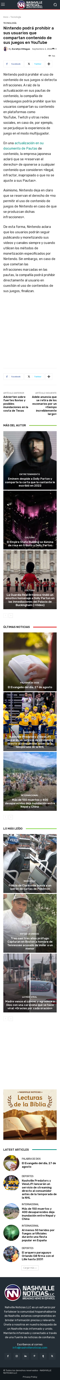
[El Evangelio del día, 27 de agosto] (30, 661)
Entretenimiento (29, 474)
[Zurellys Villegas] (6, 49)
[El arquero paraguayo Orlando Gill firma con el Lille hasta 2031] (11, 1254)
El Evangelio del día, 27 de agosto (30, 687)
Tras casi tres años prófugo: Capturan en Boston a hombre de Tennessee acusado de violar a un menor (30, 943)
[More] (48, 64)
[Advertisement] (30, 332)
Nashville (30, 881)
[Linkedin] (25, 1356)
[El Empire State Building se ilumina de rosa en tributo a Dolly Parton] (30, 520)
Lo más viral (29, 997)
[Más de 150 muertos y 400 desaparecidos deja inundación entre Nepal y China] (30, 781)
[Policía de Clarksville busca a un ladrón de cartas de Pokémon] (30, 863)
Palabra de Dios (29, 683)
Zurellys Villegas (21, 49)
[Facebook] (7, 1356)
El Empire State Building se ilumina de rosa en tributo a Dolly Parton (30, 543)
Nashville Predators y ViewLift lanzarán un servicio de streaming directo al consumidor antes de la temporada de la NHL (30, 742)
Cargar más (28, 1267)
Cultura (30, 537)
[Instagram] (17, 1356)
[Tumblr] (43, 1356)
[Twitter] (52, 1356)
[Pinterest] (34, 1356)
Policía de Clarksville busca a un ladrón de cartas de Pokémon (30, 887)
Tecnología (15, 17)
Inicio (5, 17)
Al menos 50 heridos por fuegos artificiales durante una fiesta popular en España (38, 1235)
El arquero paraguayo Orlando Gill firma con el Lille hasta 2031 (38, 1256)
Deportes (30, 732)
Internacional (29, 795)
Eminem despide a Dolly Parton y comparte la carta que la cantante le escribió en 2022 (30, 482)
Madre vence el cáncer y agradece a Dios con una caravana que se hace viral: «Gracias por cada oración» (30, 1005)
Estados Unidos (29, 934)
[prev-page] (5, 615)
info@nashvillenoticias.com (30, 1347)
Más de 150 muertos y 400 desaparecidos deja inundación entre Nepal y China (30, 803)
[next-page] (11, 615)
